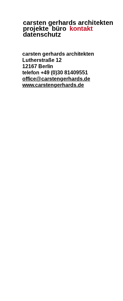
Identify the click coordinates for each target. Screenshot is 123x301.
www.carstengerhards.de (53, 85)
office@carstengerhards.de (56, 79)
